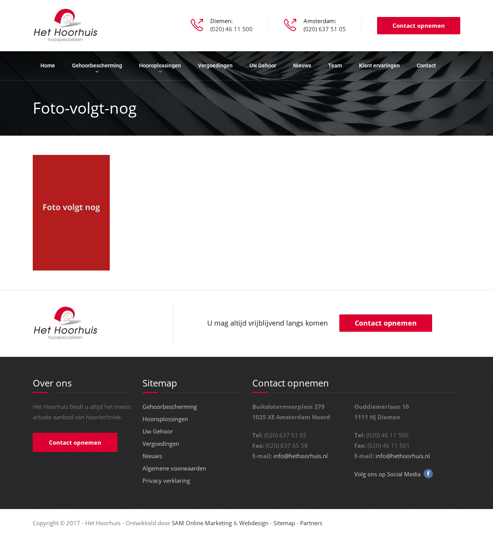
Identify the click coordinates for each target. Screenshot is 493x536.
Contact (426, 65)
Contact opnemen (418, 25)
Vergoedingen (215, 65)
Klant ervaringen (379, 65)
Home (47, 65)
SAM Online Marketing (202, 523)
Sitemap (284, 523)
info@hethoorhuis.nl (300, 456)
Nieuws (302, 65)
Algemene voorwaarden (174, 468)
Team (335, 65)
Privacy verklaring (166, 480)
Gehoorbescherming (97, 65)
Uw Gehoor (263, 65)
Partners (311, 523)
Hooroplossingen (160, 65)
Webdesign (253, 523)
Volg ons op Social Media (387, 474)
